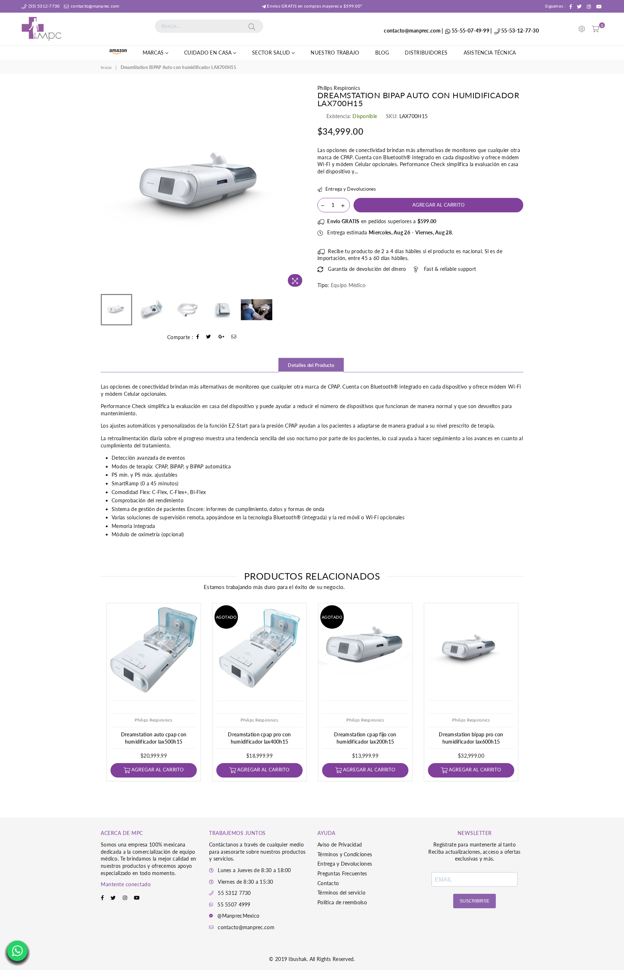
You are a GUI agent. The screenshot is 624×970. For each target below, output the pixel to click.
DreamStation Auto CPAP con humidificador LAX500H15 (153, 738)
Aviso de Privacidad (339, 844)
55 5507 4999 (233, 904)
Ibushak (298, 959)
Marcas (154, 52)
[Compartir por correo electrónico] (234, 337)
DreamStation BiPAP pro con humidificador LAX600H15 (471, 738)
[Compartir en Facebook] (198, 337)
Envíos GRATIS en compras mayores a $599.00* (314, 6)
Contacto (328, 883)
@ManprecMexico (238, 916)
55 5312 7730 (234, 893)
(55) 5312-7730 (43, 6)
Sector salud (272, 52)
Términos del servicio (341, 892)
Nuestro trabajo (335, 52)
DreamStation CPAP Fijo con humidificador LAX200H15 (365, 738)
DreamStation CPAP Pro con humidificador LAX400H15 (259, 738)
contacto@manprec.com (94, 6)
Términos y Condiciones (344, 854)
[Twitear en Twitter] (208, 337)
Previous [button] (107, 187)
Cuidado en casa (208, 52)
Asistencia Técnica (490, 52)
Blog (382, 52)
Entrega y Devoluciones (350, 189)
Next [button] (300, 187)
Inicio (106, 67)
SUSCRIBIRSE (474, 901)
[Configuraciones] (581, 28)
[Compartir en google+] (221, 337)
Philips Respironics (338, 88)
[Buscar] (251, 26)
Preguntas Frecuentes (342, 873)
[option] (204, 187)
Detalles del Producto (311, 365)
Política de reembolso (342, 902)
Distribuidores (426, 52)
